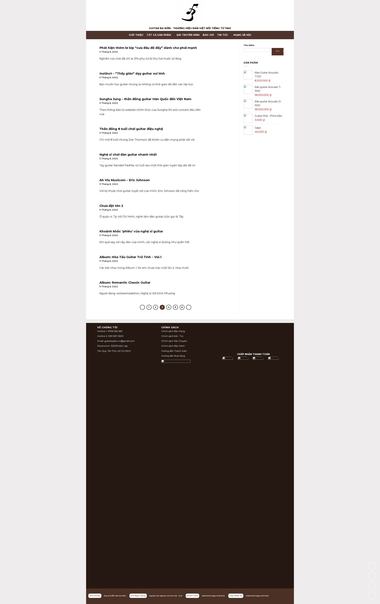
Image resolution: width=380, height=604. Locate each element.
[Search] (275, 15)
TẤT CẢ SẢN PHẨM (159, 35)
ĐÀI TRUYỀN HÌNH (188, 35)
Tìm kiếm (249, 45)
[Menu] (98, 35)
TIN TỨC (222, 35)
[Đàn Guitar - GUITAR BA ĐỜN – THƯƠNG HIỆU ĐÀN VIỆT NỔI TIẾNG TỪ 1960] (190, 15)
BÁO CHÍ (208, 35)
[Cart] (282, 15)
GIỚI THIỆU (136, 35)
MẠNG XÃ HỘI (242, 35)
